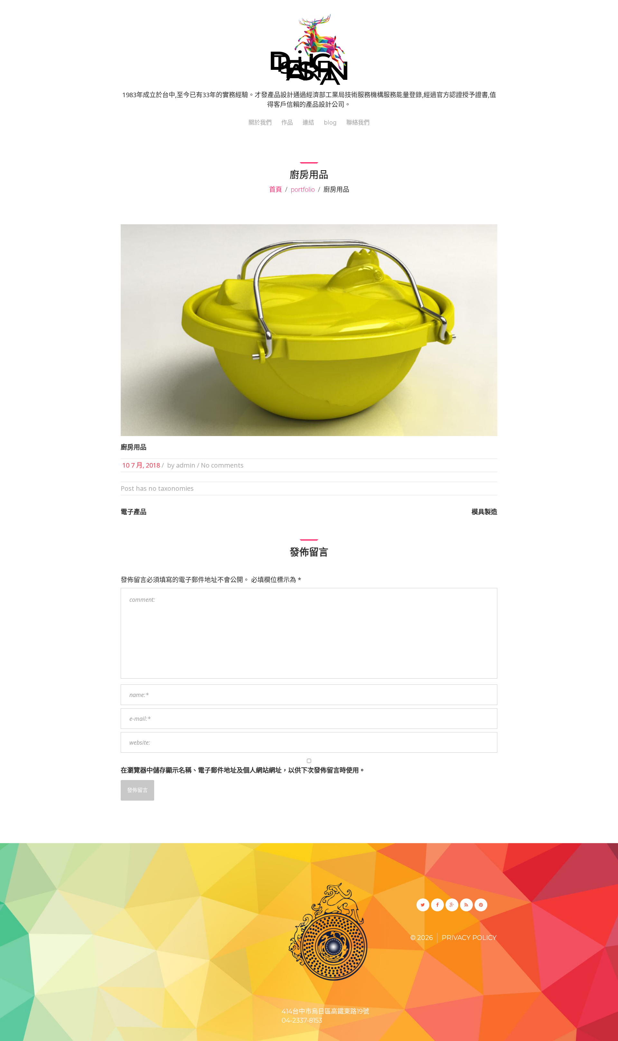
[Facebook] (437, 904)
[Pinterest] (480, 904)
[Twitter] (423, 904)
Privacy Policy (469, 938)
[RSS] (466, 904)
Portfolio (303, 189)
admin (185, 465)
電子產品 (133, 511)
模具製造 (484, 511)
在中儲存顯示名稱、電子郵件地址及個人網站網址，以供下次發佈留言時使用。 (243, 770)
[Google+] (451, 904)
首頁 (275, 189)
